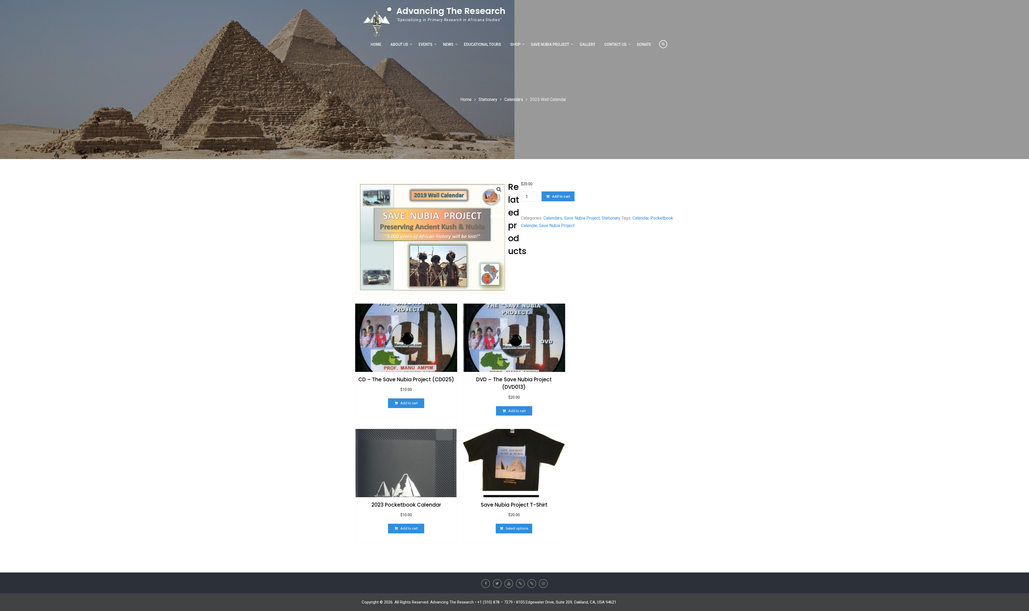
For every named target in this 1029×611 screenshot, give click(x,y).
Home (376, 44)
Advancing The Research (450, 11)
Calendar (640, 218)
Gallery (587, 44)
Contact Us (615, 44)
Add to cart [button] (409, 403)
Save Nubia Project (550, 44)
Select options (517, 528)
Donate (644, 44)
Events (426, 44)
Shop (515, 44)
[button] (499, 189)
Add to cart (561, 196)
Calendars (513, 99)
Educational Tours (482, 44)
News (448, 44)
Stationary (488, 99)
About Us (399, 44)
